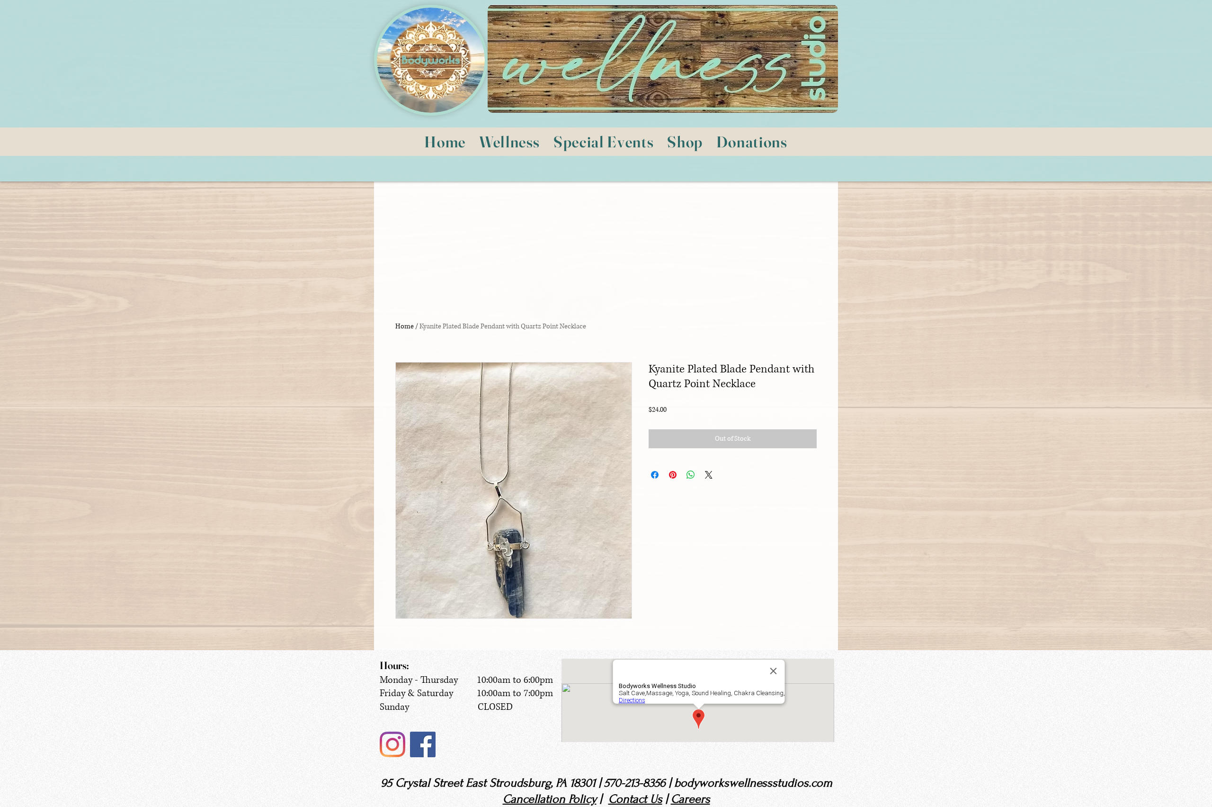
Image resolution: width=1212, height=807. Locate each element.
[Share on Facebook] (654, 475)
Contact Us (635, 799)
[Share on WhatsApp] (690, 475)
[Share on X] (708, 475)
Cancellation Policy (550, 799)
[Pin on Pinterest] (672, 475)
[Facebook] (423, 744)
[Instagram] (392, 744)
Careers (690, 799)
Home (404, 326)
